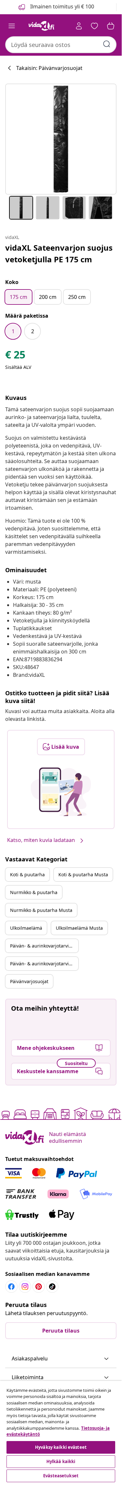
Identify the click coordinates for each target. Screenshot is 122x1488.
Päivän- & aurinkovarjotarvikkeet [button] (44, 946)
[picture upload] (61, 792)
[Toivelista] (94, 26)
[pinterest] (38, 1286)
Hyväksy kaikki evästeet (61, 1447)
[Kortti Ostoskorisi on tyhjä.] (110, 26)
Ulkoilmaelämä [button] (26, 928)
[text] (15, 356)
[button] (60, 1358)
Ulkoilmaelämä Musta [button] (79, 928)
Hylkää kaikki (61, 1461)
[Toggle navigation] (11, 26)
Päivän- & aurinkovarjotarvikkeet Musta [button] (44, 963)
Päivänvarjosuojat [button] (29, 981)
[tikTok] (52, 1286)
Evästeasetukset (61, 1476)
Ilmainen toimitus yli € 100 (61, 6)
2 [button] (32, 331)
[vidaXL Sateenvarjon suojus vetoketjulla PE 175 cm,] (61, 139)
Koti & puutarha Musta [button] (83, 874)
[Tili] (79, 26)
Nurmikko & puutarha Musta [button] (41, 910)
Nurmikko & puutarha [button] (33, 892)
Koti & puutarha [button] (27, 874)
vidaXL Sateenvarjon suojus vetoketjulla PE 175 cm (59, 253)
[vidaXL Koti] (41, 26)
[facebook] (11, 1286)
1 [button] (13, 331)
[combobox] (60, 44)
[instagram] (25, 1286)
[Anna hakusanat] (107, 44)
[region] (61, 1432)
